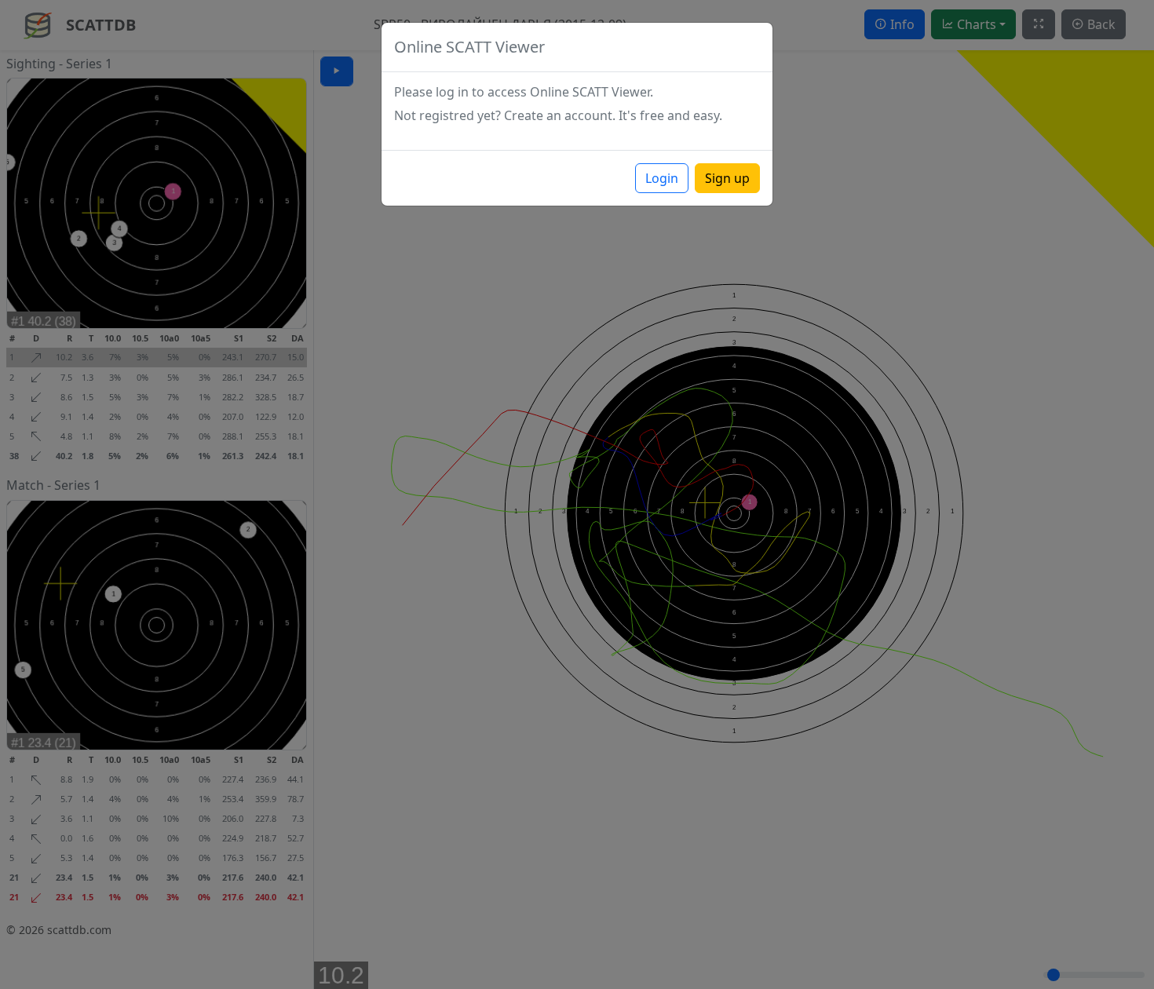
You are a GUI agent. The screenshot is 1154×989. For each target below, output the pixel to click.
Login (661, 178)
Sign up (727, 178)
